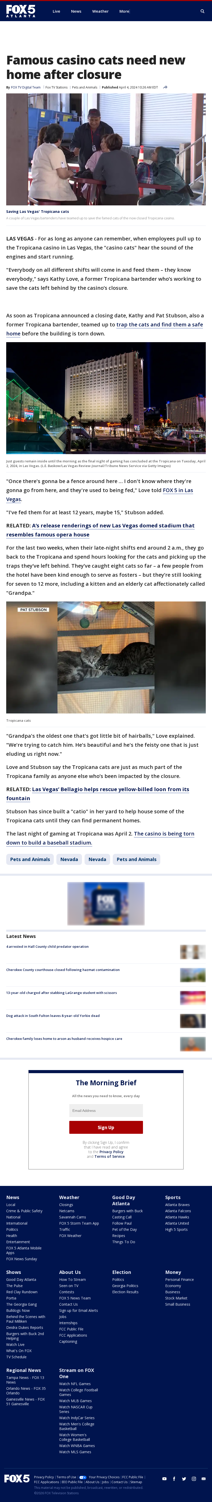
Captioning (68, 1341)
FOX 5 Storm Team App (79, 1223)
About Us (70, 1272)
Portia (11, 1298)
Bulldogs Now (18, 1310)
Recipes (118, 1235)
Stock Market (176, 1298)
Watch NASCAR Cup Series (76, 1409)
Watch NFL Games (75, 1383)
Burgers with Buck (127, 1210)
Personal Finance (179, 1279)
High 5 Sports (176, 1229)
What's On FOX (19, 1350)
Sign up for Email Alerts (78, 1310)
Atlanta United (177, 1223)
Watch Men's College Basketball (76, 1426)
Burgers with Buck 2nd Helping (25, 1336)
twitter (184, 1479)
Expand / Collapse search (203, 11)
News (12, 1197)
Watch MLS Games (75, 1451)
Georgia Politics (125, 1285)
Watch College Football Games (78, 1392)
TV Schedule (16, 1356)
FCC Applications (73, 1335)
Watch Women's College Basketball (74, 1437)
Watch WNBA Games (77, 1445)
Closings (66, 1204)
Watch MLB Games (75, 1400)
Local (10, 1204)
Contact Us (68, 1304)
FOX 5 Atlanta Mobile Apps (24, 1250)
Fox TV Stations (56, 87)
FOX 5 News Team (75, 1298)
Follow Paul (122, 1223)
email (204, 1479)
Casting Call (122, 1217)
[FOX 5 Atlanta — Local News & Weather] (23, 11)
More (124, 11)
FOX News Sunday (21, 1258)
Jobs (62, 1316)
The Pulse (14, 1285)
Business (172, 1291)
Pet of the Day (124, 1229)
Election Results (125, 1291)
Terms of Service (109, 1156)
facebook (174, 1479)
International (16, 1223)
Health (11, 1235)
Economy (173, 1285)
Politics (12, 1229)
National (13, 1217)
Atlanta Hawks (177, 1217)
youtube (164, 1479)
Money (173, 1272)
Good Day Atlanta (123, 1200)
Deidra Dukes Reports (24, 1327)
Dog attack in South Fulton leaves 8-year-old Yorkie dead (53, 1015)
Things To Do (123, 1241)
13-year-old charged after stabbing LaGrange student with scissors (61, 992)
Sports (172, 1197)
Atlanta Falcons (178, 1210)
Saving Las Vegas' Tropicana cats (37, 211)
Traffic (64, 1229)
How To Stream (72, 1279)
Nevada (69, 859)
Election (121, 1272)
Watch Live (15, 1344)
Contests (66, 1291)
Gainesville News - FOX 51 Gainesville (25, 1401)
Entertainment (18, 1241)
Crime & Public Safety (24, 1210)
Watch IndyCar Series (77, 1417)
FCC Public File (71, 1329)
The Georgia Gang (21, 1304)
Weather (69, 1197)
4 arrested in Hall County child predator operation (47, 946)
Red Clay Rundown (21, 1291)
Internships (68, 1322)
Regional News (23, 1370)
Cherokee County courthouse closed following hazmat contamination (63, 969)
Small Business (177, 1304)
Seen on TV (68, 1285)
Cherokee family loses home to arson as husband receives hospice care (64, 1038)
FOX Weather (70, 1235)
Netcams (66, 1210)
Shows (13, 1272)
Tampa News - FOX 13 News (25, 1380)
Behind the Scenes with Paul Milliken (25, 1319)
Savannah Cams (72, 1217)
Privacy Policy (112, 1151)
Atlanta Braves (177, 1204)
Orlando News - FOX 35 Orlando (26, 1390)
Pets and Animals (84, 87)
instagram (194, 1479)
